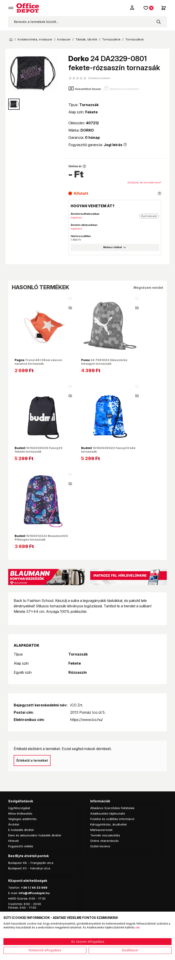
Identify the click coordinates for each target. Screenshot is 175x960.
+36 (24, 887)
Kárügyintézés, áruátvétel (108, 824)
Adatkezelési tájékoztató (107, 813)
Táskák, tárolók (86, 39)
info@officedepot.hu (34, 893)
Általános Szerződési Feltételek (112, 808)
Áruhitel (13, 824)
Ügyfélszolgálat (19, 808)
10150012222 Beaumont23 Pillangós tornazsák (41, 537)
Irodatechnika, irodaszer (35, 39)
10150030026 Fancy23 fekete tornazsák (38, 449)
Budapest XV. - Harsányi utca (29, 868)
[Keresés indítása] (158, 21)
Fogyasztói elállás (20, 846)
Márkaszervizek (101, 830)
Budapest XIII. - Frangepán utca (30, 863)
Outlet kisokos (100, 846)
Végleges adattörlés (22, 819)
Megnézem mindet (148, 287)
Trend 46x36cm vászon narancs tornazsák (38, 361)
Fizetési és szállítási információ (112, 819)
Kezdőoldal (11, 39)
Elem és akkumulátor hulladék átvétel (34, 835)
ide (137, 927)
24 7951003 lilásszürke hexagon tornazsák (104, 361)
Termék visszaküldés (105, 835)
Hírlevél (13, 841)
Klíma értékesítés (20, 813)
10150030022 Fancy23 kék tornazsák (108, 449)
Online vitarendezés (104, 841)
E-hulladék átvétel (21, 830)
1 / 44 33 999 (37, 887)
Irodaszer (64, 39)
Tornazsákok (111, 39)
